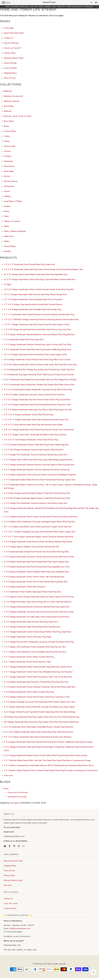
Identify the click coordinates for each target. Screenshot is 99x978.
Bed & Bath (8, 106)
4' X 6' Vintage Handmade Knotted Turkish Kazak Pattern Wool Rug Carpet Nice (37, 632)
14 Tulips (7, 284)
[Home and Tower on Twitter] (5, 846)
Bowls (6, 126)
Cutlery (7, 136)
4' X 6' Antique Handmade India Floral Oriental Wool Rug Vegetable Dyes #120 (36, 567)
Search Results (10, 63)
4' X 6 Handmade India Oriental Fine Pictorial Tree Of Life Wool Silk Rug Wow (36, 552)
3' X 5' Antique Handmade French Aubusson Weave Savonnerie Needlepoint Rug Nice (40, 475)
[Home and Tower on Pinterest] (14, 846)
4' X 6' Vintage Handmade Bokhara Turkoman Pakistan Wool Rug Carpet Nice (36, 607)
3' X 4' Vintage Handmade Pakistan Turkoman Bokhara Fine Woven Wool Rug (36, 470)
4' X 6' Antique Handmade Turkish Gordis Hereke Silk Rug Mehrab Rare (34, 577)
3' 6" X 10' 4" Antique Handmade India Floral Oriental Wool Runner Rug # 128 (36, 419)
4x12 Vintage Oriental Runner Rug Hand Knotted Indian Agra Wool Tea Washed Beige (39, 712)
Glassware (8, 161)
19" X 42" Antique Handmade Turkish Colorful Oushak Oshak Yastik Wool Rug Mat (38, 289)
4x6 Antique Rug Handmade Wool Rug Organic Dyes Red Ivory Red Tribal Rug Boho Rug (41, 717)
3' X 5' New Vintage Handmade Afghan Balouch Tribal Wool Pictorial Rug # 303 (37, 498)
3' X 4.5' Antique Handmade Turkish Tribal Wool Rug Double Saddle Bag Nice (36, 444)
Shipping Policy (10, 73)
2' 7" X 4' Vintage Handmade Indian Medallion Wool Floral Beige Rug (32, 309)
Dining (6, 141)
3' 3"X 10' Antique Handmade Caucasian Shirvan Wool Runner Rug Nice (34, 394)
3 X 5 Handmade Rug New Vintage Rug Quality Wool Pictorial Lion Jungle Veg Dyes (39, 369)
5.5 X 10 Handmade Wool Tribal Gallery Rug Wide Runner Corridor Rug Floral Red (38, 727)
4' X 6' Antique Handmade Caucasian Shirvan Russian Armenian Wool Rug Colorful (39, 557)
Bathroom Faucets (11, 101)
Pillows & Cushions (12, 221)
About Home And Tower (14, 33)
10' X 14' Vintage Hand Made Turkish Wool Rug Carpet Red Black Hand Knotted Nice (40, 279)
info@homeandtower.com (19, 928)
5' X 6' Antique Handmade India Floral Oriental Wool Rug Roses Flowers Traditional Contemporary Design (48, 742)
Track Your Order (11, 903)
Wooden (7, 251)
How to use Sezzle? (12, 48)
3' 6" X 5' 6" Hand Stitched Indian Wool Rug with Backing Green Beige (33, 424)
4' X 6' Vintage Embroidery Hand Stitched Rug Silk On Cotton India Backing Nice (38, 602)
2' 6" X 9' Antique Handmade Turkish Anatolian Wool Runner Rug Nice (33, 299)
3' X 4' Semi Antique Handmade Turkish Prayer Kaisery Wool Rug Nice (33, 450)
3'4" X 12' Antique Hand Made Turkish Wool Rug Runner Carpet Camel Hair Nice (38, 527)
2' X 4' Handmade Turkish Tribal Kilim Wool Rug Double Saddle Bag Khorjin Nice (37, 349)
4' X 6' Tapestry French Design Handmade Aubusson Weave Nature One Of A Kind (38, 597)
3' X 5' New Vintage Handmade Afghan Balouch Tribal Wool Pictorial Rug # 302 (37, 493)
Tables (6, 241)
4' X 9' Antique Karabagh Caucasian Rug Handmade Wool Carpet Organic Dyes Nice (39, 702)
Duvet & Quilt (9, 146)
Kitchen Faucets (11, 181)
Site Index (8, 885)
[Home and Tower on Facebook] (9, 846)
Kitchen (7, 176)
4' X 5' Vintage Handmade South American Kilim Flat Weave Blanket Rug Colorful (38, 542)
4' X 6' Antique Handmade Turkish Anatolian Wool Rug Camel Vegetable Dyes (36, 572)
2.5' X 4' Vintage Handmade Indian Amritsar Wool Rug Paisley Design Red (35, 294)
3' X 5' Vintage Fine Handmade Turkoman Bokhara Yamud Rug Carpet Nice (35, 503)
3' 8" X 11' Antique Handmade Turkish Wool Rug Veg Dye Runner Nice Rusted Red (38, 429)
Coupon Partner (10, 908)
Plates (6, 226)
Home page (9, 28)
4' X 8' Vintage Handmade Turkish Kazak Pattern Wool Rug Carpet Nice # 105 (36, 697)
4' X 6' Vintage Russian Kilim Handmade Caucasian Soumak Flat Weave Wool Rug (39, 642)
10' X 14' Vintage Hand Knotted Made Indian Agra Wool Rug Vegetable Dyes (36, 274)
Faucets (7, 151)
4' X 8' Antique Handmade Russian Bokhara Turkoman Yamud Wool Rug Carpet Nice (39, 687)
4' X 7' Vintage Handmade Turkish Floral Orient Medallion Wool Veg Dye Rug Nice (38, 672)
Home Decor (9, 166)
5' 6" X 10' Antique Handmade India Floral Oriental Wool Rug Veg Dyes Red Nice (37, 737)
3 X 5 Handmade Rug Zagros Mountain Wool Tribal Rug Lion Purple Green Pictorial (38, 374)
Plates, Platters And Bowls (15, 231)
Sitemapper (14, 803)
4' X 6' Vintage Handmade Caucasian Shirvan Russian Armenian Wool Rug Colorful (39, 612)
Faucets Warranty (11, 43)
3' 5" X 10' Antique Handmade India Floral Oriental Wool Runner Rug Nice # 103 (37, 404)
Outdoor (7, 206)
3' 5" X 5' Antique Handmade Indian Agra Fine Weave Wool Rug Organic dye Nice (38, 409)
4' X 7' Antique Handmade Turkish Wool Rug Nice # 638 (27, 662)
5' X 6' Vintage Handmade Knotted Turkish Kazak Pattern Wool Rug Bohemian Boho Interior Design (45, 755)
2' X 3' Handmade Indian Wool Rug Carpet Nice (24, 339)
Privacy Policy (10, 53)
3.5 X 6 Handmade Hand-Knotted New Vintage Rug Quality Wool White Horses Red (39, 384)
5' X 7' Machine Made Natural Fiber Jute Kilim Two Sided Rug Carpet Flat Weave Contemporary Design (47, 760)
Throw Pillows (10, 246)
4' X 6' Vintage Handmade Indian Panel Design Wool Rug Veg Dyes (32, 627)
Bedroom (8, 111)
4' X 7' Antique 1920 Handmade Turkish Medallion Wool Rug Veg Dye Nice (35, 652)
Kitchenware (9, 186)
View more (8, 775)
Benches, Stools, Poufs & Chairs (17, 116)
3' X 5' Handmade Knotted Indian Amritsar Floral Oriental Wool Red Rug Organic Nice (40, 480)
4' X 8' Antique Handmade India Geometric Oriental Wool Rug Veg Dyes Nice (36, 682)
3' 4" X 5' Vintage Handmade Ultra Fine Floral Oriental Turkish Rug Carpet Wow (37, 399)
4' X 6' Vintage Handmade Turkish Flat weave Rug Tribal (27, 637)
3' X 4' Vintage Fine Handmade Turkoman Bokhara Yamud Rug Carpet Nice (35, 455)
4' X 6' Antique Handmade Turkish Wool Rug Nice (24, 587)
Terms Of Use (10, 78)
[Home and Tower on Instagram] (19, 846)
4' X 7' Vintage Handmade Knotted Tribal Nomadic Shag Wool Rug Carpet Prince (38, 667)
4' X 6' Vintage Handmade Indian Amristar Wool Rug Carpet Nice (31, 622)
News (6, 788)
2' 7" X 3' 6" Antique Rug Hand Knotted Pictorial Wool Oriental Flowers (33, 304)
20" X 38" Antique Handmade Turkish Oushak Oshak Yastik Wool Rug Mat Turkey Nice (40, 364)
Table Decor (9, 236)
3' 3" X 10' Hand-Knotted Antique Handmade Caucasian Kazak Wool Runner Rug (38, 389)
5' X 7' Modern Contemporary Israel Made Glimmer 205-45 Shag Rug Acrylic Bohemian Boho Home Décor (49, 765)
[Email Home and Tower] (23, 846)
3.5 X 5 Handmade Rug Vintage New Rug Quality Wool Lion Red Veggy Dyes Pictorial (40, 379)
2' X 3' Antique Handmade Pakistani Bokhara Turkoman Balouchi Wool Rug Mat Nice (39, 334)
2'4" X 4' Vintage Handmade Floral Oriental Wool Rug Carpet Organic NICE (35, 354)
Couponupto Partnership (18, 792)
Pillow (6, 216)
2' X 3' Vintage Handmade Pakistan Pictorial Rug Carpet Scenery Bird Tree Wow (37, 344)
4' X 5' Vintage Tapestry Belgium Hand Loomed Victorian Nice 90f (31, 547)
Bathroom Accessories (13, 96)
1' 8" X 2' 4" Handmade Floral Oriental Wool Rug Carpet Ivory (29, 264)
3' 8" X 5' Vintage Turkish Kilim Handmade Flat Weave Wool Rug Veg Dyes (35, 434)
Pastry (6, 211)
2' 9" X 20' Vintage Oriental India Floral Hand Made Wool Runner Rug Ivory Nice (37, 329)
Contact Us (8, 38)
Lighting (7, 196)
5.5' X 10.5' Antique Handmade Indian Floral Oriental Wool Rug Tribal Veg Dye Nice (38, 732)
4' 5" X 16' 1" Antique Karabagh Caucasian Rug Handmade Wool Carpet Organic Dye (39, 532)
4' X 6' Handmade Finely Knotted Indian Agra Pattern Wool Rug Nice (32, 592)
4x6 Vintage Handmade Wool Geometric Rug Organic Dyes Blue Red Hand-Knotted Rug (41, 722)
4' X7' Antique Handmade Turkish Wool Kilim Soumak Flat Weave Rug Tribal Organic (39, 707)
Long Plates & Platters (13, 201)
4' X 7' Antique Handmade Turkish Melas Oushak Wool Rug (29, 657)
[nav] (6, 2)
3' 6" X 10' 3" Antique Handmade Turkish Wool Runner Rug (28, 414)
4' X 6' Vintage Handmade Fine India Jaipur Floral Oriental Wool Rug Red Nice (36, 617)
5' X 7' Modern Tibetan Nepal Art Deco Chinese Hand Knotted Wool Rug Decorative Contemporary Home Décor (51, 770)
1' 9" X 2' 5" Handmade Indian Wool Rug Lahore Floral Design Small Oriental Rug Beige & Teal (43, 269)
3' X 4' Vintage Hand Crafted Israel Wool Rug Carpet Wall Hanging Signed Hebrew (38, 460)
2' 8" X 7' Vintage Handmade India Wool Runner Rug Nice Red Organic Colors (36, 324)
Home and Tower (45, 964)
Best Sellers (9, 121)
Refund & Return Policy (14, 58)
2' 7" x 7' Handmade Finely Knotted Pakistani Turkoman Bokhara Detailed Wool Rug (39, 314)
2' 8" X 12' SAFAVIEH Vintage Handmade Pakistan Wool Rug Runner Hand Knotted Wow (41, 319)
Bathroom (8, 91)
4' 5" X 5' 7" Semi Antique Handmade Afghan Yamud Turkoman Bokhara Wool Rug (38, 537)
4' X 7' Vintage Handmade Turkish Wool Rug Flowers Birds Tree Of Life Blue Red (38, 677)
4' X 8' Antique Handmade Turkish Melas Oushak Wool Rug (29, 692)
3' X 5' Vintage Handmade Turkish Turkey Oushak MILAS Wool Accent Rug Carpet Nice (41, 517)
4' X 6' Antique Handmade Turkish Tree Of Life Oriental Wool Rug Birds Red (35, 582)
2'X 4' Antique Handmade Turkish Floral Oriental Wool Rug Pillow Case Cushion (37, 359)
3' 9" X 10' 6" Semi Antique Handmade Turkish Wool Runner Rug (31, 439)
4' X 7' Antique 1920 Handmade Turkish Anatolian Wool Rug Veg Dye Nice (35, 647)
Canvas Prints (10, 131)
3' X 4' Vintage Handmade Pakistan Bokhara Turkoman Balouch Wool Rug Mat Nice (39, 465)
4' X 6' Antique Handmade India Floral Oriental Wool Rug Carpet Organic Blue (36, 562)
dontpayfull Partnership (17, 797)
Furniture (7, 156)
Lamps (7, 191)
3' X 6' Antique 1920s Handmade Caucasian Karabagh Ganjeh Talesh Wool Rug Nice (39, 522)
